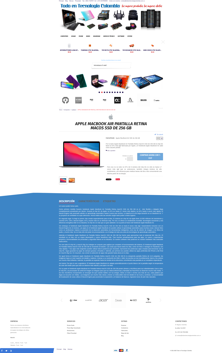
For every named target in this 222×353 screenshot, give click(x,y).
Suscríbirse (129, 64)
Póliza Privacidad (71, 333)
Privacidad (78, 1)
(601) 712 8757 (181, 328)
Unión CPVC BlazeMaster (157, 43)
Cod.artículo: (110, 138)
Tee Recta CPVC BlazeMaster (94, 50)
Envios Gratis (70, 325)
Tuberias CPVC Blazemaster (74, 50)
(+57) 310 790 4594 (182, 332)
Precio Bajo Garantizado (73, 328)
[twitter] (6, 350)
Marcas (71, 1)
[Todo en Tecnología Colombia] (111, 17)
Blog (66, 1)
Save (118, 179)
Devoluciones (70, 330)
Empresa (123, 325)
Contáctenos (124, 328)
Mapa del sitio (125, 333)
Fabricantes (124, 330)
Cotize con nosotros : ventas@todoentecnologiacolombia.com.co (127, 1)
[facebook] (1, 351)
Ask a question (111, 150)
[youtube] (11, 351)
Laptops (74, 109)
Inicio (60, 109)
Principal (61, 1)
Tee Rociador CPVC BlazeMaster (115, 50)
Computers (67, 109)
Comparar (161, 138)
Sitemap (70, 349)
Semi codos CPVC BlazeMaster (136, 50)
